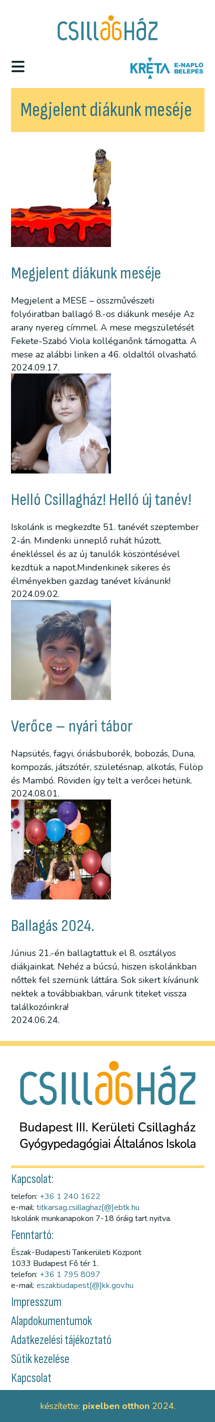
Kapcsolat (31, 1378)
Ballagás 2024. (52, 925)
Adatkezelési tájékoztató (61, 1340)
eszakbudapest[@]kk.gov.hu (85, 1285)
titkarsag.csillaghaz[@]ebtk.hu (88, 1207)
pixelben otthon (116, 1406)
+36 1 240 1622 (70, 1196)
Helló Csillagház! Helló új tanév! (101, 499)
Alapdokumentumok (51, 1321)
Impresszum (36, 1302)
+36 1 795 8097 (70, 1274)
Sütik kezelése (40, 1359)
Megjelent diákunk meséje (86, 273)
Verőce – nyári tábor (71, 726)
